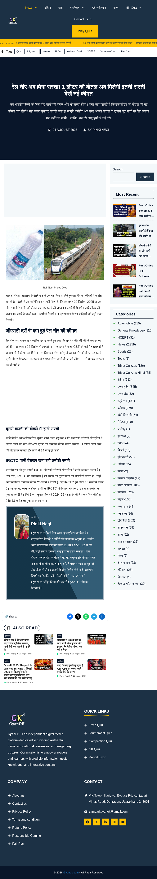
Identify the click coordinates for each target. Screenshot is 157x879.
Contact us (81, 19)
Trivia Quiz (96, 725)
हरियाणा (122, 569)
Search (118, 169)
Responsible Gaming (26, 835)
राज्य (116, 7)
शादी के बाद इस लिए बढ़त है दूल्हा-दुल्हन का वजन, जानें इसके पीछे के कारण (70, 668)
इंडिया (48, 7)
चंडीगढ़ (121, 429)
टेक (120, 443)
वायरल (121, 548)
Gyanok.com (71, 872)
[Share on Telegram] (94, 616)
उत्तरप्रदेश (123, 386)
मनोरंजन (122, 513)
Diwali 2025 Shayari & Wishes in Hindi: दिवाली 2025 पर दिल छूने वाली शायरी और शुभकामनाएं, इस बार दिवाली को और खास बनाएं (18, 672)
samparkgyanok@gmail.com (108, 811)
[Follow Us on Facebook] (87, 822)
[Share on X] (78, 616)
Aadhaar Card (74, 51)
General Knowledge (131, 330)
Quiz (18, 51)
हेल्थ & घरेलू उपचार (128, 583)
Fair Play (18, 843)
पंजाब (120, 471)
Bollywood (31, 51)
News (29, 7)
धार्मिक (121, 464)
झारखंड (122, 436)
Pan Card (126, 51)
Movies (46, 51)
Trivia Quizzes (127, 365)
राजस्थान (123, 527)
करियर (59, 636)
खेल (60, 7)
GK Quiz (131, 7)
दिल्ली (121, 450)
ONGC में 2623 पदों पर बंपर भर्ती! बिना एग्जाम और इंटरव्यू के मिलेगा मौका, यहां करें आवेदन (69, 645)
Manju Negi (11, 682)
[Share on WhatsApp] (86, 616)
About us (18, 795)
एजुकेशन (74, 7)
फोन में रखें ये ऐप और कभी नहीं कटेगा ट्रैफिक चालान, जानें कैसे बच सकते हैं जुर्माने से (17, 645)
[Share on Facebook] (70, 616)
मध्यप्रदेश (123, 506)
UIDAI (58, 51)
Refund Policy (21, 827)
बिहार (120, 499)
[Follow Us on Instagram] (114, 822)
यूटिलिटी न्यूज (99, 7)
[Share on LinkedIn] (102, 616)
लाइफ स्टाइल (125, 541)
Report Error (97, 757)
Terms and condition (26, 819)
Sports (122, 351)
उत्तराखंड (123, 393)
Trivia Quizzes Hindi (131, 372)
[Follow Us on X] (96, 822)
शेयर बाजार (124, 562)
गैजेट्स (121, 422)
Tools (121, 358)
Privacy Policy (22, 811)
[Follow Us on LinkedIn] (105, 822)
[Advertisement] (55, 190)
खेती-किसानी (125, 414)
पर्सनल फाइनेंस (126, 478)
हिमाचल (122, 576)
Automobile (125, 323)
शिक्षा (120, 555)
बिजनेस (122, 492)
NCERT (91, 51)
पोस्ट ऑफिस (125, 485)
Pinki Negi (101, 129)
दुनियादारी (123, 457)
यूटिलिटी (7, 636)
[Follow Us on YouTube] (122, 822)
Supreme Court (108, 51)
